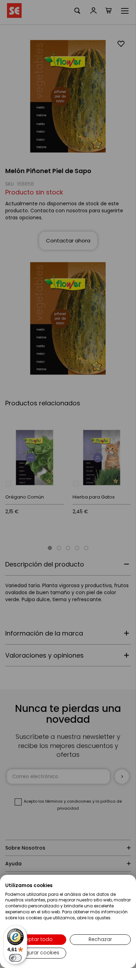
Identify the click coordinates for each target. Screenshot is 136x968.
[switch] (15, 958)
